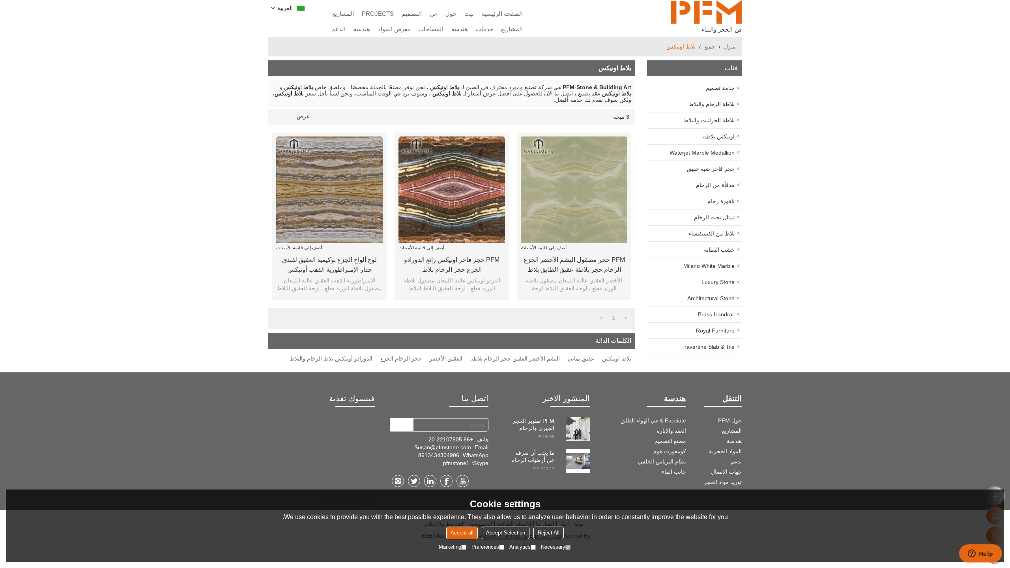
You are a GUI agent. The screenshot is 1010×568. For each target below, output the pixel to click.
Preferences (485, 547)
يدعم (736, 461)
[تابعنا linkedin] (430, 481)
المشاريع (343, 13)
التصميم (412, 13)
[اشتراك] (401, 425)
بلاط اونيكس (616, 358)
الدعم (338, 29)
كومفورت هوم (669, 451)
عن (434, 13)
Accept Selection (505, 533)
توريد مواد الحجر (723, 482)
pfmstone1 (456, 463)
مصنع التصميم (670, 441)
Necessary (553, 547)
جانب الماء (674, 472)
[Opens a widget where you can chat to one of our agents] (980, 554)
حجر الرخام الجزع (401, 358)
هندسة (459, 29)
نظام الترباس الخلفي (662, 461)
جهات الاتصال (726, 472)
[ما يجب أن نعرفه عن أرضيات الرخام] (578, 461)
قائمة (290, 117)
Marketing (450, 547)
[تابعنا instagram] (398, 481)
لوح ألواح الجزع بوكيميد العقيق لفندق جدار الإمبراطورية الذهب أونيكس (329, 264)
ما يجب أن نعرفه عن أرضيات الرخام (532, 456)
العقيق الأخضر (446, 358)
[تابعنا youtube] (462, 481)
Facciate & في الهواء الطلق (653, 420)
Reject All (548, 533)
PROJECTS (378, 13)
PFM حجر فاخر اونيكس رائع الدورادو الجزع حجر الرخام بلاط (451, 264)
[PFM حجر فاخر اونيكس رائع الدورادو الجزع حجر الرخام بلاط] (451, 189)
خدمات (484, 29)
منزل (730, 46)
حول (450, 13)
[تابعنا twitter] (414, 481)
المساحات (430, 29)
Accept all (462, 533)
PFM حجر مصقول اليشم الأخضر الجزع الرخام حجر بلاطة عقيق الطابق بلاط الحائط (574, 265)
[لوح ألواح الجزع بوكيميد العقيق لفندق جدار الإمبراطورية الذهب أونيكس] (329, 189)
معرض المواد (394, 29)
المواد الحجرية (725, 451)
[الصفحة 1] (625, 318)
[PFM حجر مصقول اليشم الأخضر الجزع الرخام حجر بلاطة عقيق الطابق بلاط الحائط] (574, 189)
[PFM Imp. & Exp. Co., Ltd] (706, 12)
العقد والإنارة (671, 431)
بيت (469, 13)
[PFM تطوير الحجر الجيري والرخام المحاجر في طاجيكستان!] (578, 429)
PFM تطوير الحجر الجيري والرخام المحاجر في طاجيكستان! (533, 425)
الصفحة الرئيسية (502, 13)
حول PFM (730, 420)
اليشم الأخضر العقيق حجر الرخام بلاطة (515, 358)
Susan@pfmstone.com (442, 447)
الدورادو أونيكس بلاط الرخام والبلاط (331, 358)
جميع (709, 46)
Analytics (520, 547)
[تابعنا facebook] (446, 481)
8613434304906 (438, 455)
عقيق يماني (581, 358)
